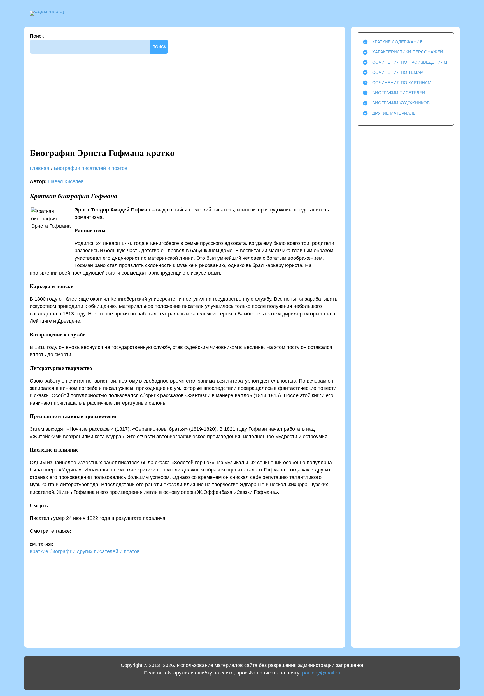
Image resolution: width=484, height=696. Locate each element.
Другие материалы (394, 113)
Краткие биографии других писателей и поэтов (85, 551)
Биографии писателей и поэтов (90, 168)
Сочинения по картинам (401, 82)
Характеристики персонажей (407, 51)
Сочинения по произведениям (409, 62)
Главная (39, 168)
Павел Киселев (66, 181)
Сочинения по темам (398, 72)
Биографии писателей (398, 92)
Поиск (37, 36)
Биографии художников (401, 102)
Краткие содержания (397, 41)
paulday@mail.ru (321, 673)
